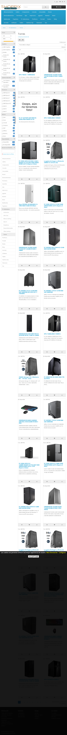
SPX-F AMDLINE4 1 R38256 (52, 118)
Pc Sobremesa (25, 19)
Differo (5, 130)
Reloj (55, 19)
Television (39, 22)
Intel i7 (5, 111)
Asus (4, 120)
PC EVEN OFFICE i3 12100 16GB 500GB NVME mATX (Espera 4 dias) (53, 205)
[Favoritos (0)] (60, 1)
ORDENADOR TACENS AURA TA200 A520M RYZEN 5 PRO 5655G (53, 508)
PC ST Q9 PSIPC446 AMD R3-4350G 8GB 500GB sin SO (28, 118)
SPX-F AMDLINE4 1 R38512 (52, 334)
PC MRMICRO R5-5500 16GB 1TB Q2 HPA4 (54, 377)
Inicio (4, 27)
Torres (21, 27)
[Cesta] (62, 1)
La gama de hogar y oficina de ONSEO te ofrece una (54, 161)
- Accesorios (5, 212)
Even (4, 136)
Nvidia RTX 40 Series (6, 69)
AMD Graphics (6, 47)
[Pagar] (64, 1)
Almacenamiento (8, 12)
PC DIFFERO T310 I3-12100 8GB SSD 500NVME (53, 291)
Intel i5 (5, 108)
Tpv (46, 22)
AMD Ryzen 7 (6, 98)
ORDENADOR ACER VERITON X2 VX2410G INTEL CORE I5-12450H (29, 334)
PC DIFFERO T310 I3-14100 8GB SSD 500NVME (53, 421)
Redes (49, 19)
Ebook (50, 12)
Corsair (5, 122)
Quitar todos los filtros (8, 154)
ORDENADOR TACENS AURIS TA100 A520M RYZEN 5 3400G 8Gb (53, 76)
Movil (53, 15)
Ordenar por (63, 42)
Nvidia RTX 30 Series (6, 64)
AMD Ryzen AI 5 (7, 103)
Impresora (33, 15)
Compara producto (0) (23, 37)
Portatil (42, 19)
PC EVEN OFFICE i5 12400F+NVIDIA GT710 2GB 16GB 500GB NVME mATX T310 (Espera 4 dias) (29, 466)
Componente (25, 12)
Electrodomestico (9, 15)
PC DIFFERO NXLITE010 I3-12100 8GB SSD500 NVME (54, 248)
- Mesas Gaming (6, 218)
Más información (52, 552)
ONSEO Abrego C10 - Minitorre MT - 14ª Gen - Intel (29, 377)
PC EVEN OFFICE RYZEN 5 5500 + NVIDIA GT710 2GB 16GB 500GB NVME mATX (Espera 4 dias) (29, 162)
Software (14, 22)
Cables (17, 12)
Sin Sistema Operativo (6, 86)
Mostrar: (64, 47)
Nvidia (4, 52)
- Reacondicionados (7, 228)
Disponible (6, 142)
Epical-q (5, 133)
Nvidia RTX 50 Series (6, 73)
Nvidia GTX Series (6, 56)
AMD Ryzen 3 (6, 92)
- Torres (4, 234)
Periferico (35, 19)
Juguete (40, 15)
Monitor (47, 15)
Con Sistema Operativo (6, 81)
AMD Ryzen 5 (6, 95)
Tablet (21, 22)
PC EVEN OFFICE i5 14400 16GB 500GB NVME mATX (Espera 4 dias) (53, 465)
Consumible (42, 12)
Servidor (6, 22)
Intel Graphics (6, 49)
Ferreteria (19, 15)
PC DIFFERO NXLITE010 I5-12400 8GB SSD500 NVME (29, 507)
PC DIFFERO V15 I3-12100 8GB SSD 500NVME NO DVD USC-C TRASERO (28, 292)
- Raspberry (5, 225)
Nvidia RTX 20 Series (6, 60)
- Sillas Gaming (6, 231)
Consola (34, 12)
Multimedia (7, 19)
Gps (26, 15)
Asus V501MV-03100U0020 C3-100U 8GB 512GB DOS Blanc (28, 205)
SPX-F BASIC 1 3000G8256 (27, 75)
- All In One (5, 215)
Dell (4, 128)
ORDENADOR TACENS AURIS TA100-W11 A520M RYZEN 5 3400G (28, 249)
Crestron (5, 125)
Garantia (4, 184)
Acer (4, 117)
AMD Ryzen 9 (6, 100)
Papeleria (15, 19)
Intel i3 (5, 106)
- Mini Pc (4, 222)
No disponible (6, 144)
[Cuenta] (57, 1)
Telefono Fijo (29, 22)
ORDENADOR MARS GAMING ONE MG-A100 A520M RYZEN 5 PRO (28, 421)
